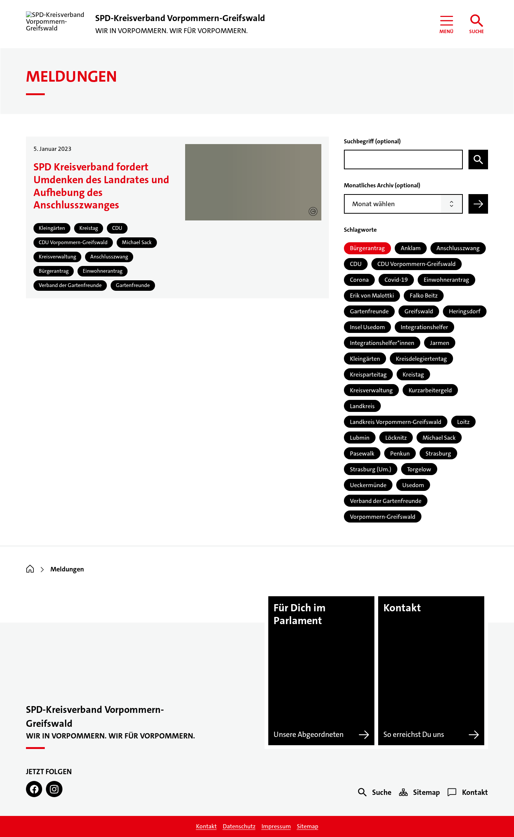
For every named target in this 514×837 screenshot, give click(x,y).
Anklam (411, 248)
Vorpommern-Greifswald (382, 517)
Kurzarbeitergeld (430, 390)
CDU (356, 264)
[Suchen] (478, 159)
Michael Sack (439, 438)
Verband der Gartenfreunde (385, 501)
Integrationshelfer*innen (382, 343)
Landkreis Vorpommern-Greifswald (395, 422)
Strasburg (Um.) (370, 469)
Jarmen (439, 343)
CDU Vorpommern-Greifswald (416, 264)
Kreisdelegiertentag (421, 359)
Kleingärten (365, 359)
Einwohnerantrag (446, 280)
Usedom (413, 485)
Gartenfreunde (369, 311)
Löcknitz (396, 438)
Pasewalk (362, 453)
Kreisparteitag (368, 374)
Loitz (463, 422)
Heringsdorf (465, 311)
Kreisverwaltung (371, 390)
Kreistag (413, 374)
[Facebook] (34, 789)
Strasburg (438, 453)
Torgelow (419, 469)
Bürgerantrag (367, 248)
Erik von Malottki (372, 295)
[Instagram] (54, 789)
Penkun (400, 453)
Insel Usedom (367, 327)
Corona (359, 280)
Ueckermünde (368, 485)
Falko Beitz (424, 295)
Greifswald (419, 311)
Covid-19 (396, 280)
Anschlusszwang (458, 248)
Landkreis (362, 406)
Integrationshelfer (424, 327)
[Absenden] (478, 204)
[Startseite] (30, 569)
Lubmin (360, 438)
